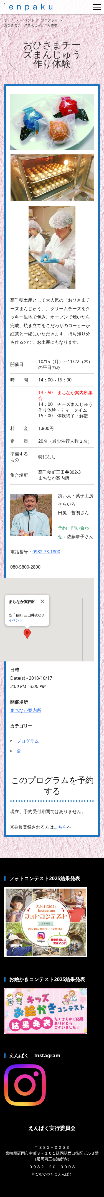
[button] (27, 634)
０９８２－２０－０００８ (52, 1166)
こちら (60, 827)
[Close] (42, 601)
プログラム (28, 741)
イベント (16, 620)
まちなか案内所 (25, 710)
